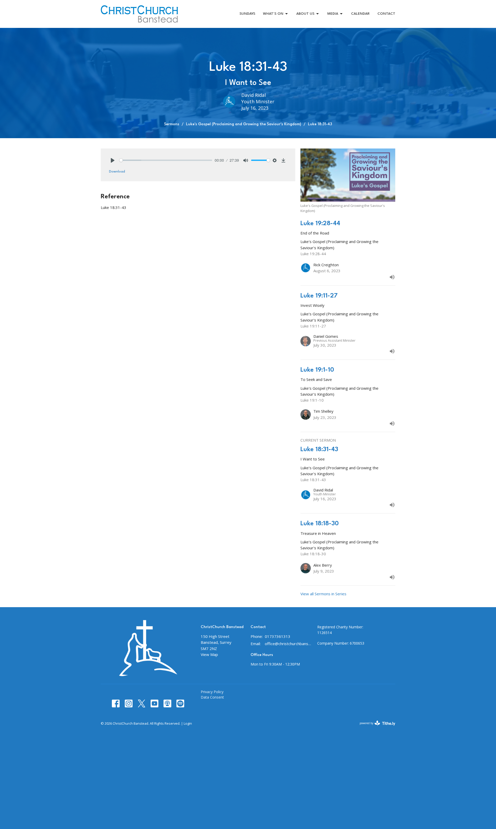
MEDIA (332, 13)
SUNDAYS (247, 13)
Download (117, 171)
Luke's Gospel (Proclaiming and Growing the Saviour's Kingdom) (243, 124)
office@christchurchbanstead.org (288, 643)
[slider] (165, 160)
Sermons (171, 124)
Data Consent (212, 697)
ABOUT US (305, 13)
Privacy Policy (212, 691)
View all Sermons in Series (323, 593)
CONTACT (386, 13)
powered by (375, 727)
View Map (209, 654)
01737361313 (277, 636)
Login (188, 723)
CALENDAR (360, 13)
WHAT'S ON (273, 13)
